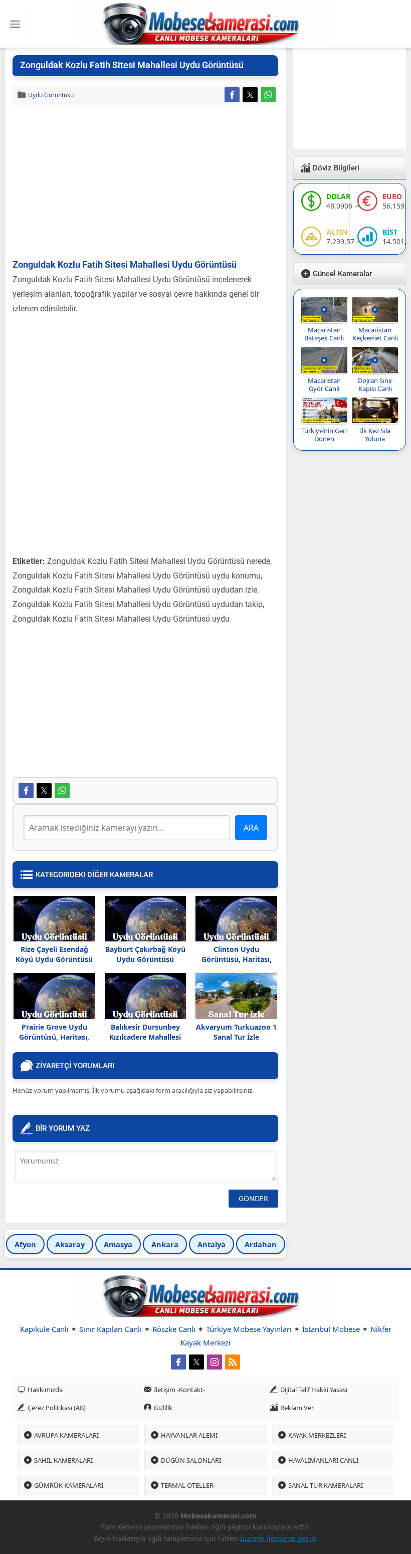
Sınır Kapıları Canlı (110, 1329)
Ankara (164, 1244)
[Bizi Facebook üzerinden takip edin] (178, 1362)
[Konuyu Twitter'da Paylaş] (250, 94)
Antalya (211, 1244)
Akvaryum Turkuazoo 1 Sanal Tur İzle (236, 1032)
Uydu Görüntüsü (51, 95)
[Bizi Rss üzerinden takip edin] (232, 1362)
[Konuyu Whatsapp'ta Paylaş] (268, 94)
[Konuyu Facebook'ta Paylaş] (232, 94)
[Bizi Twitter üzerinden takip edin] (196, 1362)
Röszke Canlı (173, 1329)
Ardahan (261, 1244)
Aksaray (70, 1244)
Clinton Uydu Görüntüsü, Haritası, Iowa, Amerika (236, 959)
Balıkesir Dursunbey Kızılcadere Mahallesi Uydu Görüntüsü (145, 1037)
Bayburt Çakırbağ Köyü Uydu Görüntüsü (145, 954)
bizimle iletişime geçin (278, 1538)
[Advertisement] (145, 182)
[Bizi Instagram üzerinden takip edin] (214, 1362)
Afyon (25, 1244)
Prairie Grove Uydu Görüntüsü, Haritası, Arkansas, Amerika (54, 1037)
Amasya (118, 1244)
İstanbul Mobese (331, 1329)
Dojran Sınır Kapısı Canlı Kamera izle (375, 388)
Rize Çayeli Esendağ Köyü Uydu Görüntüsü (54, 954)
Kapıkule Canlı (44, 1329)
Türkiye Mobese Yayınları (249, 1329)
